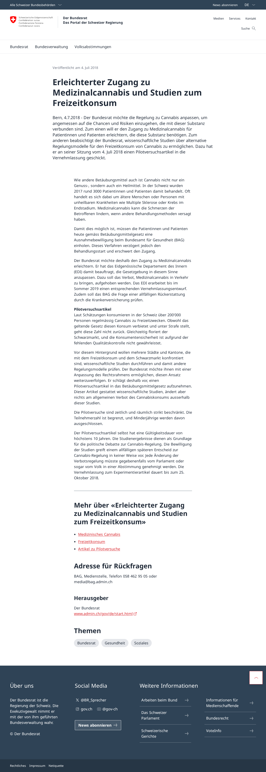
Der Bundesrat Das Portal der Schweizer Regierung (93, 20)
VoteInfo (213, 730)
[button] (19, 46)
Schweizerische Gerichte (154, 733)
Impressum (37, 766)
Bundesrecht (217, 718)
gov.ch (86, 708)
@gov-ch (110, 708)
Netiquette (56, 766)
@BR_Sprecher (93, 699)
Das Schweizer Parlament (154, 715)
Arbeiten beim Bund (159, 699)
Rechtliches (18, 766)
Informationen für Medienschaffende (222, 702)
